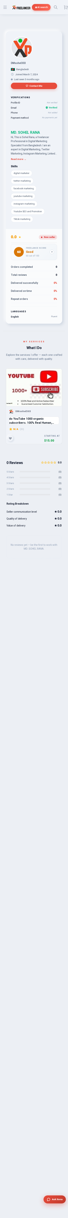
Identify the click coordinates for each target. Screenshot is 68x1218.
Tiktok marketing (22, 219)
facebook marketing (24, 188)
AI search (42, 7)
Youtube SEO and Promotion (28, 211)
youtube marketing (23, 196)
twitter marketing (22, 181)
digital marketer (21, 173)
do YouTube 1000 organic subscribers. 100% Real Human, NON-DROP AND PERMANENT (30, 420)
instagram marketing (24, 203)
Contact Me (35, 86)
